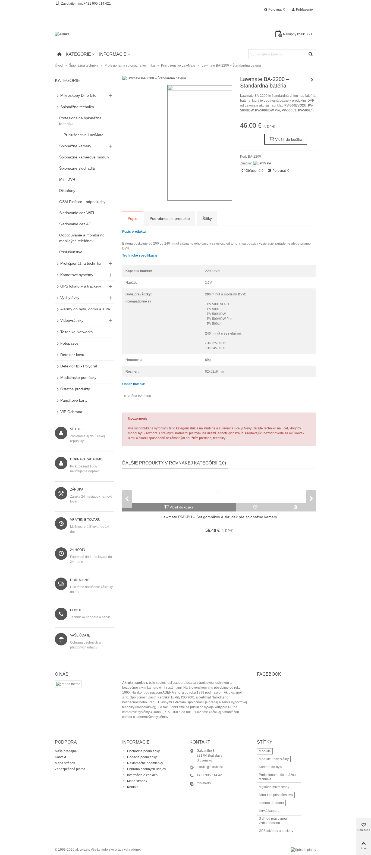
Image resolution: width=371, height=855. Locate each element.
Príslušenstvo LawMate (83, 135)
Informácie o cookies (142, 775)
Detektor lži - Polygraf (78, 366)
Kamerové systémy (76, 275)
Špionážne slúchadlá (77, 168)
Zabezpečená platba (70, 769)
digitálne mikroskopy (274, 787)
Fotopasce (69, 343)
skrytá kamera (269, 811)
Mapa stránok (65, 763)
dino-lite (265, 751)
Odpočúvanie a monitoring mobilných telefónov (82, 238)
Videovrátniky (71, 320)
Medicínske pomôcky (78, 377)
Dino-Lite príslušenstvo (276, 795)
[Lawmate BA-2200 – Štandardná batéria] (154, 78)
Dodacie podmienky (142, 757)
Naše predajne (66, 751)
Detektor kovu (72, 354)
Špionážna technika (77, 107)
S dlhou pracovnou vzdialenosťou (273, 821)
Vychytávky (69, 297)
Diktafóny (67, 190)
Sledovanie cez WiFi (76, 213)
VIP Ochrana (71, 412)
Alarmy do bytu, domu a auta (85, 309)
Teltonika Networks (76, 332)
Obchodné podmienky (143, 751)
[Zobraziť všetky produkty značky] (262, 163)
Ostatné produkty (75, 389)
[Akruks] (85, 34)
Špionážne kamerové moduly (84, 157)
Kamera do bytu (270, 767)
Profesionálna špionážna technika (80, 121)
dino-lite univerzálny (274, 759)
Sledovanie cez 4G (75, 224)
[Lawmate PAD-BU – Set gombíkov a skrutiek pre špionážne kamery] (219, 488)
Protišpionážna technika (80, 263)
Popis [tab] (132, 218)
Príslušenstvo (70, 252)
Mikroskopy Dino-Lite (78, 95)
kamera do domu (271, 803)
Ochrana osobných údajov (146, 769)
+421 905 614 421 (97, 3)
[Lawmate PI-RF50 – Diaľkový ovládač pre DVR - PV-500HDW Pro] (312, 80)
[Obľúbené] (256, 507)
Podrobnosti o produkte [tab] (170, 218)
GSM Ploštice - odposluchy (82, 201)
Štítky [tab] (207, 218)
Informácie (113, 54)
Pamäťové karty (73, 400)
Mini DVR (67, 179)
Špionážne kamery (75, 146)
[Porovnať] (296, 507)
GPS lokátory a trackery (80, 286)
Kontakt (60, 757)
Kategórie (78, 54)
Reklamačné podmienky (145, 763)
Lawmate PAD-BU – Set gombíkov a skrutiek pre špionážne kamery (219, 517)
